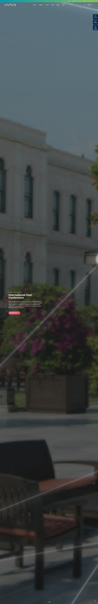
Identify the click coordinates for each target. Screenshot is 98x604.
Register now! (13, 312)
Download (79, 1)
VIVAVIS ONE (74, 1)
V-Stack (69, 1)
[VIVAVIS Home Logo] (10, 4)
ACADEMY (84, 1)
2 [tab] (49, 602)
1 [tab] (48, 602)
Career (89, 1)
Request (89, 4)
